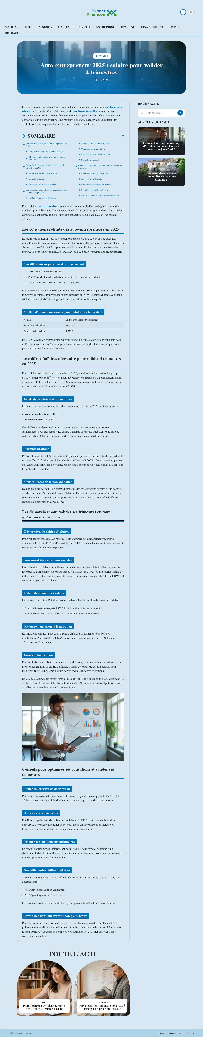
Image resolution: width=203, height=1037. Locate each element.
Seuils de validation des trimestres (43, 173)
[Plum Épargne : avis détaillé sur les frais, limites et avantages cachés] (44, 988)
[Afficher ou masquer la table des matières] (89, 136)
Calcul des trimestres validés (93, 148)
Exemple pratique (36, 178)
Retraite (102, 55)
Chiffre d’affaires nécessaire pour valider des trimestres (47, 158)
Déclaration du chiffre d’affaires (42, 198)
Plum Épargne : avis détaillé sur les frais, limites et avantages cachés (44, 1007)
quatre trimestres (47, 206)
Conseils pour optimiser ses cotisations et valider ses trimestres (100, 166)
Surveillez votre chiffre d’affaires (95, 190)
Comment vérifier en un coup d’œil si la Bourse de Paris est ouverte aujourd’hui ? (161, 146)
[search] (183, 12)
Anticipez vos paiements (91, 179)
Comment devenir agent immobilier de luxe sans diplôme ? (161, 176)
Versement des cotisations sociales (95, 143)
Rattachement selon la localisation (95, 154)
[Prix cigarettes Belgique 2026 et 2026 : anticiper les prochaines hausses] (102, 988)
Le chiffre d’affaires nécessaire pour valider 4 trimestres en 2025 (45, 166)
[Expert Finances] (101, 12)
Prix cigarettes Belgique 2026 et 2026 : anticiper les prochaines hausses (102, 1007)
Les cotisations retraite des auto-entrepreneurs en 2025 (46, 144)
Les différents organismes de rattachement (46, 151)
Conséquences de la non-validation (43, 184)
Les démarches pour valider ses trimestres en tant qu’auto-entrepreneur (46, 191)
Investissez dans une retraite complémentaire (100, 195)
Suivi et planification (90, 159)
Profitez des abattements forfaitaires (96, 184)
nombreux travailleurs (86, 111)
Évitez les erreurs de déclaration (94, 173)
